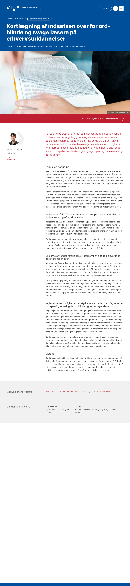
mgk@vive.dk (10, 159)
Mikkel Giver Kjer (33, 46)
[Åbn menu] (121, 8)
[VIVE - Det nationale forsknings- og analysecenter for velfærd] (23, 8)
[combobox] (101, 118)
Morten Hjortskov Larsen (48, 46)
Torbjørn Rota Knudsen (78, 46)
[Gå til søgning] (115, 8)
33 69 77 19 (10, 157)
